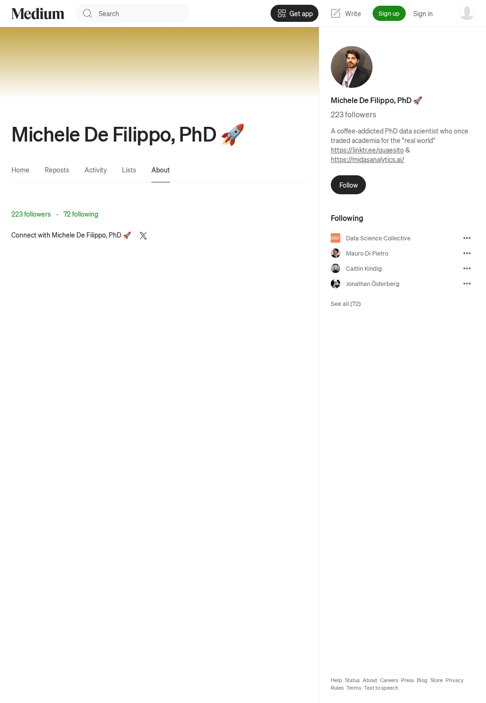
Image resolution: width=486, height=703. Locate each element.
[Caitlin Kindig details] (467, 268)
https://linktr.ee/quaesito (367, 149)
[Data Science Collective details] (467, 238)
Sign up (389, 13)
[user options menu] (467, 12)
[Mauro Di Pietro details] (467, 253)
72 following (81, 213)
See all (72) (346, 303)
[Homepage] (38, 13)
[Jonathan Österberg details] (467, 283)
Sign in (423, 13)
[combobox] (144, 13)
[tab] (20, 169)
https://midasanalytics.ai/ (367, 159)
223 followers (31, 213)
